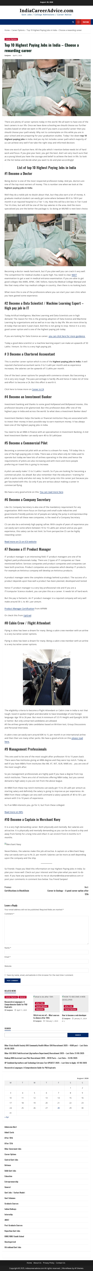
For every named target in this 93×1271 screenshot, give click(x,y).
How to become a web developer (74, 1015)
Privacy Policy (48, 1263)
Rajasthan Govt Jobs (12, 1231)
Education (39, 1009)
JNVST (7, 1220)
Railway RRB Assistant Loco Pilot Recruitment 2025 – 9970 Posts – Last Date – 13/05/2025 (41, 1058)
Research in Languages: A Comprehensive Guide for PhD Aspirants (16, 1004)
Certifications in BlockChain (17, 889)
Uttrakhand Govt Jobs (13, 1247)
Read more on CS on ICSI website (21, 541)
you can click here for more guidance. (67, 336)
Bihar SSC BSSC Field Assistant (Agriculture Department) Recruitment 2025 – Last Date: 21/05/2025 (44, 1053)
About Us (37, 1263)
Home (29, 1263)
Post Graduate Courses (14, 1225)
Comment (9, 914)
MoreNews (67, 1268)
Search (8, 1028)
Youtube (86, 22)
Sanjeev (8, 55)
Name (8, 948)
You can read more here (51, 492)
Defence (8, 1165)
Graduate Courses (11, 1203)
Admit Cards (9, 1132)
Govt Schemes (10, 1198)
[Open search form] (73, 22)
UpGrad (27, 615)
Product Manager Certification (19, 608)
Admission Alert (11, 1127)
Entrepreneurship (11, 1181)
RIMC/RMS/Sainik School (14, 1236)
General (22, 997)
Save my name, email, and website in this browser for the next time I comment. (40, 975)
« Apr (7, 1117)
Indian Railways (10, 1209)
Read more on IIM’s (14, 812)
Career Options (11, 39)
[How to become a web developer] (75, 1003)
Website (8, 966)
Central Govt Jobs (11, 1159)
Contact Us (60, 1263)
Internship (9, 1214)
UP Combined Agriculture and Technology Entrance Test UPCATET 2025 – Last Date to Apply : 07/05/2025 (46, 1062)
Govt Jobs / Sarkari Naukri (15, 1192)
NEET (74, 274)
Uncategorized (10, 1241)
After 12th (68, 1006)
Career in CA (38, 389)
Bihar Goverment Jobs (13, 1148)
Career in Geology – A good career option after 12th (67, 891)
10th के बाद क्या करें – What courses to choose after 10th (46, 1016)
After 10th (39, 1003)
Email (8, 957)
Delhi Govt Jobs (10, 1170)
